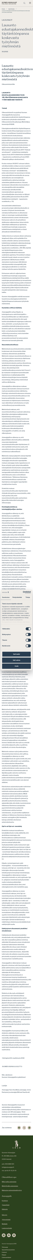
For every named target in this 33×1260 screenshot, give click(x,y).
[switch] (28, 634)
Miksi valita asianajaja (9, 1182)
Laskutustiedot (7, 1228)
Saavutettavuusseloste (8, 1249)
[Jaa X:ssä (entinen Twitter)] (24, 1128)
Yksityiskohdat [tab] (17, 597)
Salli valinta (16, 660)
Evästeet (4, 1252)
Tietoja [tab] (28, 597)
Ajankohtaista (11, 9)
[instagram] (4, 1235)
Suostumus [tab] (6, 597)
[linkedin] (14, 1235)
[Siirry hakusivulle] (24, 3)
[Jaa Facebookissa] (19, 1128)
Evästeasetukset (6, 1257)
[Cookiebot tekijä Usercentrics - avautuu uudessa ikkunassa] (23, 592)
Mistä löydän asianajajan (10, 1186)
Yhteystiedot (6, 1219)
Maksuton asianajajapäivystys (12, 1190)
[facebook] (9, 1235)
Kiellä (16, 666)
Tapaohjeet (5, 1205)
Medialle (4, 1224)
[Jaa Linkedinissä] (29, 1128)
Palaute (4, 1255)
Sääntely (5, 1209)
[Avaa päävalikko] (30, 3)
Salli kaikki (16, 654)
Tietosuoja (5, 1247)
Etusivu (3, 9)
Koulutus (5, 1200)
